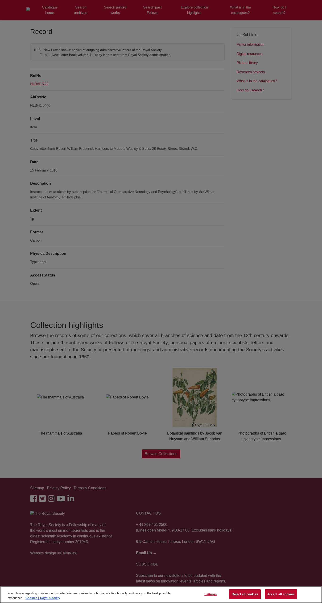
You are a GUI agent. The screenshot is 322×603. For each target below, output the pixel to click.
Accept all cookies (280, 594)
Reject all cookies (245, 594)
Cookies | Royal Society (42, 598)
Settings (210, 594)
